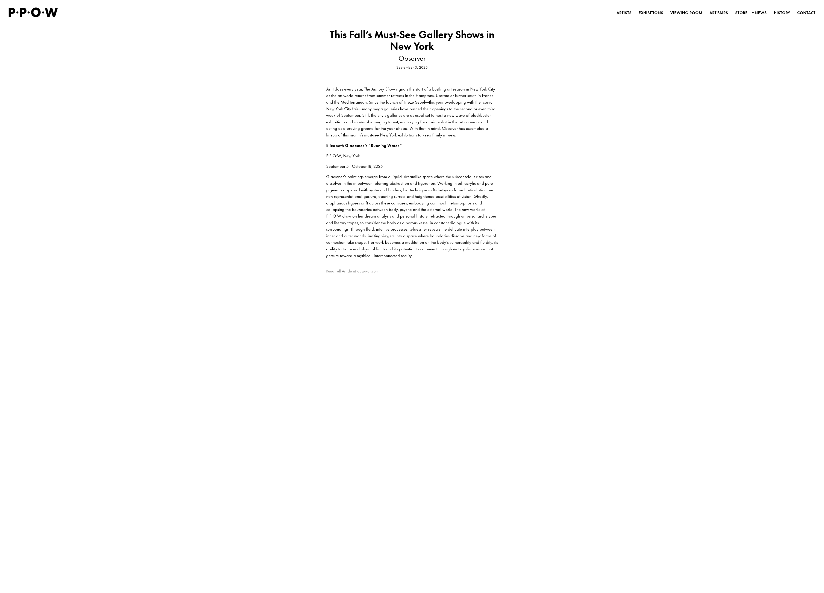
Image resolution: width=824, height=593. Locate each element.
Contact (804, 12)
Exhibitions (649, 12)
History (780, 12)
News (759, 12)
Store (740, 12)
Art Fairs (717, 12)
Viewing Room (685, 12)
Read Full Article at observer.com (352, 271)
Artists (623, 12)
